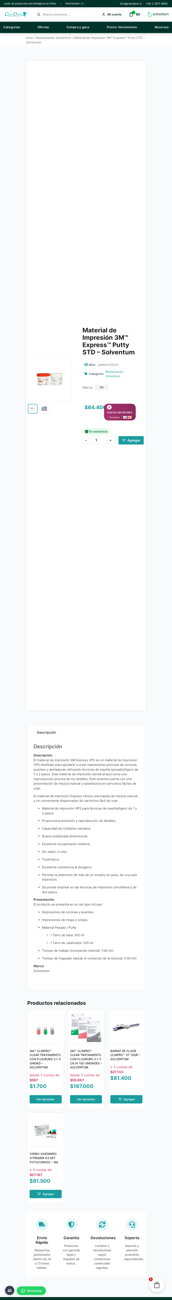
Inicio (29, 38)
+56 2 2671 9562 (157, 3)
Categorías (11, 27)
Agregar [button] (129, 1099)
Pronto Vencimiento (122, 27)
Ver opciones (45, 1099)
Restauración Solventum (53, 38)
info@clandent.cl (131, 3)
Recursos (162, 27)
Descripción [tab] (46, 732)
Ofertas (43, 27)
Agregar (133, 440)
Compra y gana (77, 27)
